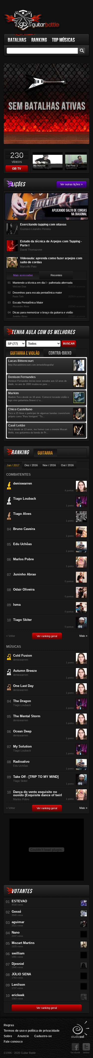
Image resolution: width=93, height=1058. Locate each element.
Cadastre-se (43, 1036)
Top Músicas (63, 40)
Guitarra (45, 452)
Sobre (8, 1036)
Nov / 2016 (49, 465)
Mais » (83, 636)
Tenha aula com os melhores (43, 332)
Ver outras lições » (71, 184)
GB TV (16, 168)
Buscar (69, 343)
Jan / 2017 (13, 465)
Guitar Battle (32, 20)
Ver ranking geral (47, 636)
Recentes (56, 275)
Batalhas (17, 40)
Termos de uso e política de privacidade (32, 1030)
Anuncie (23, 1036)
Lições (18, 184)
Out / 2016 (67, 465)
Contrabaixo (60, 352)
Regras (9, 1025)
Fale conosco (13, 1041)
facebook (75, 1052)
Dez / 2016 (31, 465)
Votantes (21, 891)
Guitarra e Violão (24, 352)
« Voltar (10, 636)
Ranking (39, 40)
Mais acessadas (23, 275)
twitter (86, 1052)
